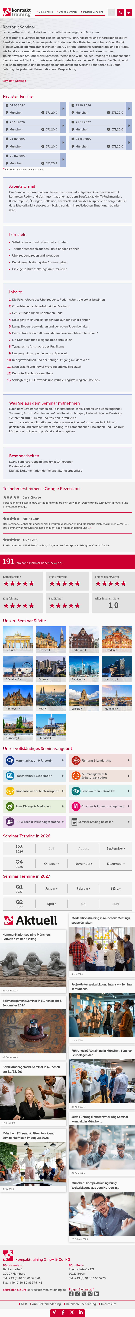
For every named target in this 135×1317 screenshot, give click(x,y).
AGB (23, 1304)
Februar (82, 888)
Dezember (115, 864)
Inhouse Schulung (93, 11)
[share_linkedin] (80, 1313)
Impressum (108, 1304)
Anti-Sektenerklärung (46, 1304)
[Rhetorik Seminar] (120, 12)
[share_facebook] (63, 1313)
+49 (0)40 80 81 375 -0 (24, 1278)
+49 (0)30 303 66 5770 (90, 1278)
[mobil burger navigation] (111, 12)
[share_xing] (54, 1313)
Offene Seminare (68, 11)
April (50, 904)
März (115, 888)
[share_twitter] (72, 1313)
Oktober (50, 864)
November (83, 864)
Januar (50, 888)
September (115, 848)
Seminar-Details (14, 81)
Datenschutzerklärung (80, 1304)
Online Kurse (45, 11)
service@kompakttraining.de (46, 1290)
